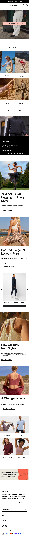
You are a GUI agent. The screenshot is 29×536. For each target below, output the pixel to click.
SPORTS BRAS (21, 457)
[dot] (6, 153)
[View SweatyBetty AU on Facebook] (6, 526)
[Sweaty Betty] (15, 5)
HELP (3, 515)
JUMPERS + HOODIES (7, 457)
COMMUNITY (4, 520)
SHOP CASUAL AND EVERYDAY (22, 102)
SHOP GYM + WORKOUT (21, 75)
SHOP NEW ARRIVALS (6, 359)
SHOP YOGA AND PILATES (7, 102)
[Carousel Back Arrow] (1, 290)
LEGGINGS (7, 435)
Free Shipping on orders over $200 (14, 1)
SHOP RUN (8, 75)
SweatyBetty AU (8, 530)
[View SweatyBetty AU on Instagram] (3, 526)
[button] (23, 5)
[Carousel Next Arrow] (25, 135)
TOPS (21, 435)
